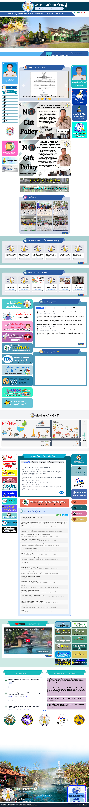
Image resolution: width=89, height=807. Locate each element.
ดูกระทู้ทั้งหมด (65, 515)
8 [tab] (48, 99)
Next (66, 85)
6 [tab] (45, 99)
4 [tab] (42, 99)
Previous (23, 85)
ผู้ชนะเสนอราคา (60, 308)
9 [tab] (49, 99)
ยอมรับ (78, 804)
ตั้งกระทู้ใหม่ (58, 515)
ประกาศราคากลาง (50, 308)
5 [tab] (44, 99)
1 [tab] (38, 99)
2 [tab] (40, 99)
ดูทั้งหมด (61, 492)
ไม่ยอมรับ (85, 804)
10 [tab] (50, 99)
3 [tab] (41, 99)
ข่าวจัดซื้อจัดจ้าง (40, 308)
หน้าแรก (10, 14)
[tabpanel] (44, 84)
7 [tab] (46, 99)
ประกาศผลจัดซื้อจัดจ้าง (71, 308)
